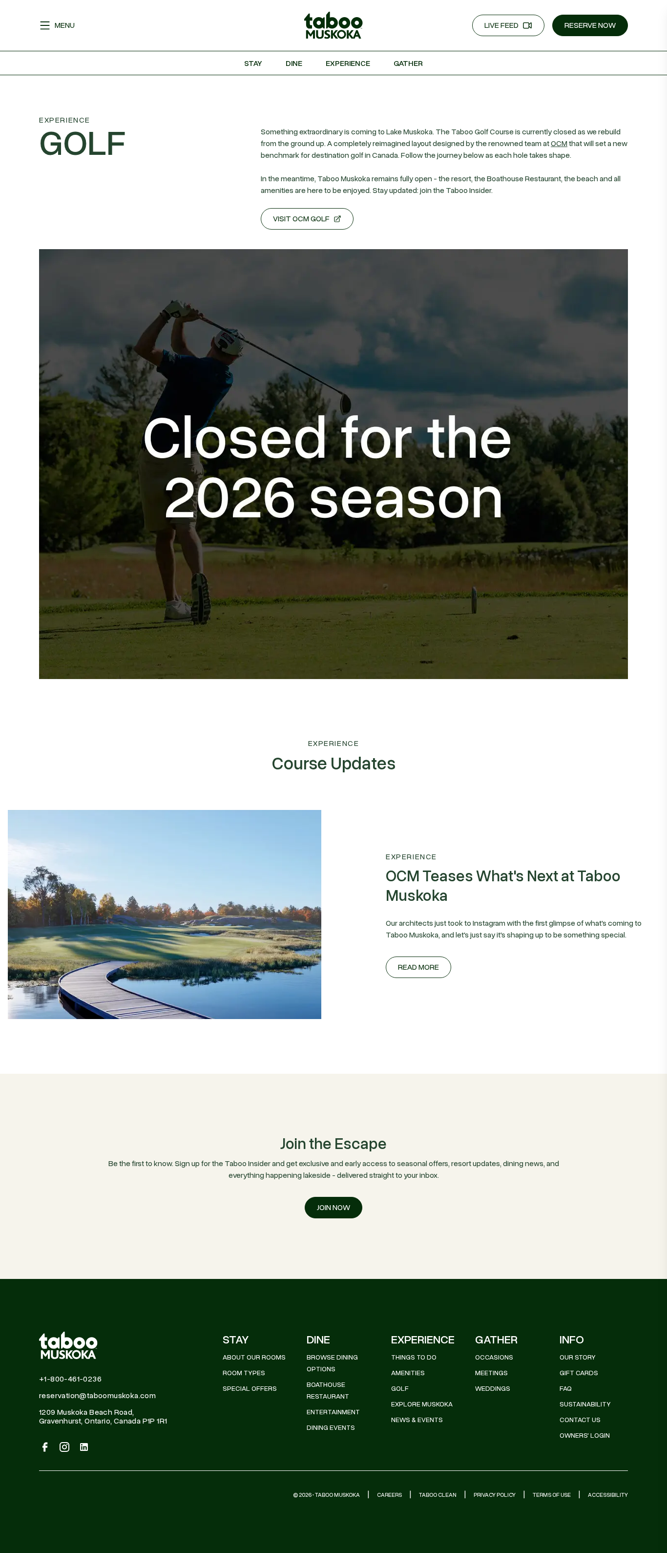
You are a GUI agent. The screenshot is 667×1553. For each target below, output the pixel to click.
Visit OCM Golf (301, 218)
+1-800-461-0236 (70, 1379)
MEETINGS (491, 1373)
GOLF (400, 1388)
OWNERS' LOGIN (585, 1435)
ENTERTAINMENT (333, 1412)
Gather (408, 63)
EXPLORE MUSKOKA (422, 1404)
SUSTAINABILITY (585, 1404)
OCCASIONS (494, 1357)
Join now (333, 1207)
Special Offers (250, 1388)
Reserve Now (590, 25)
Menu (65, 25)
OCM (559, 143)
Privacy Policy (495, 1495)
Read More (418, 967)
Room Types (244, 1373)
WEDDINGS (492, 1388)
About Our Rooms (254, 1357)
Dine (294, 63)
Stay (253, 63)
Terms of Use (552, 1495)
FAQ (566, 1388)
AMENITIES (408, 1373)
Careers (389, 1495)
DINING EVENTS (331, 1427)
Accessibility (608, 1495)
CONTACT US (580, 1420)
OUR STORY (578, 1357)
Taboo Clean (438, 1495)
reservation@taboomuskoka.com (97, 1395)
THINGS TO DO (414, 1357)
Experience (348, 63)
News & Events (417, 1420)
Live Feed (501, 25)
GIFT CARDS (579, 1373)
